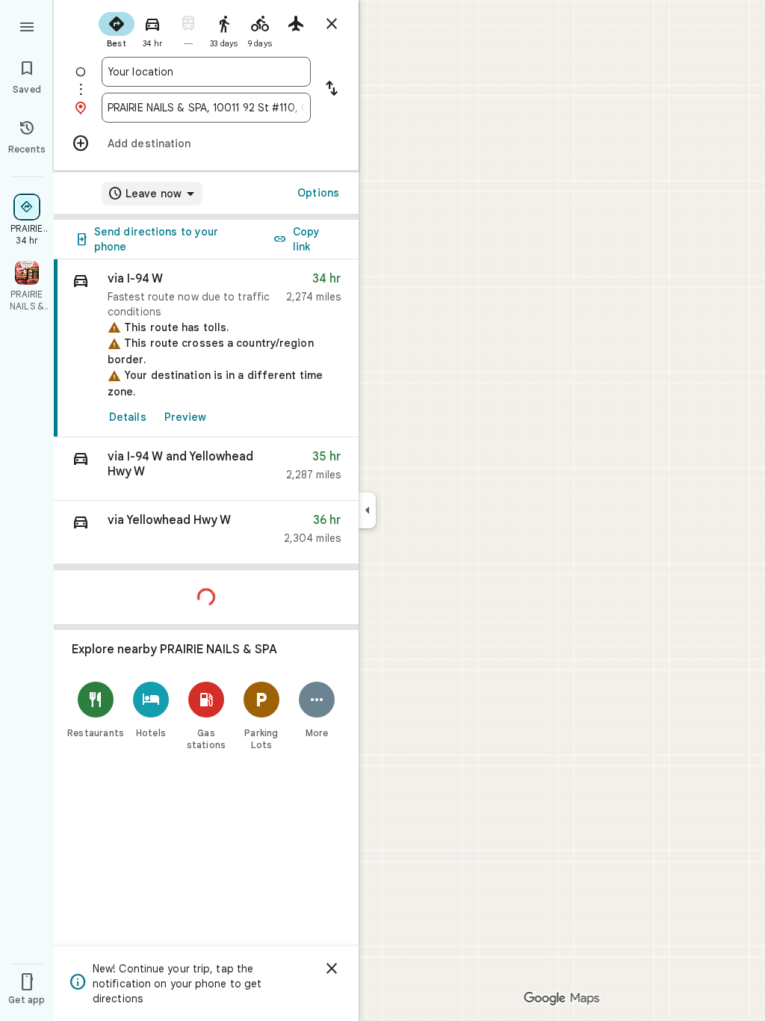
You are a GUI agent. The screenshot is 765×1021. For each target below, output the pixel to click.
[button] (206, 469)
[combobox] (206, 72)
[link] (206, 348)
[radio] (116, 28)
